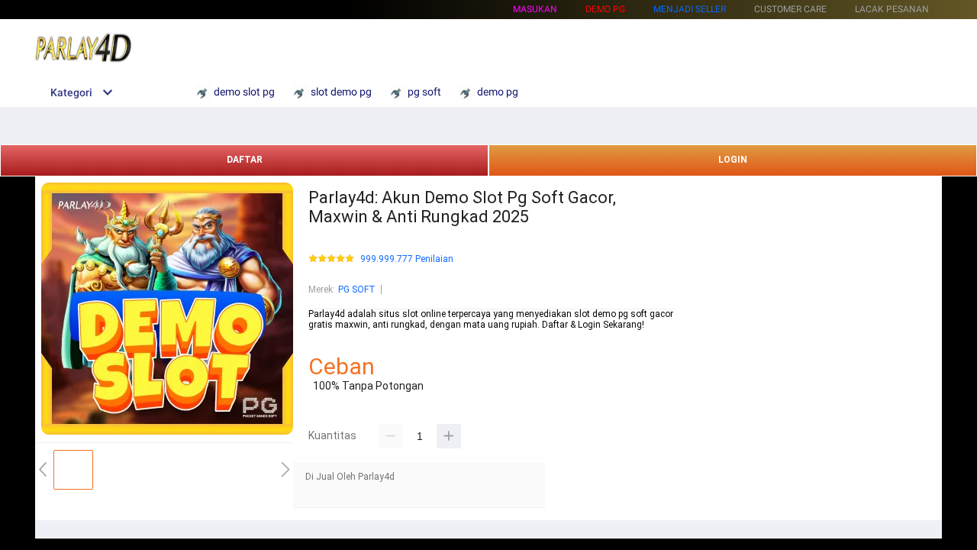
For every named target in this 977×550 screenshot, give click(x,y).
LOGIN (732, 159)
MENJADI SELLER (689, 9)
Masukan (535, 9)
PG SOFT (357, 289)
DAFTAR (245, 159)
